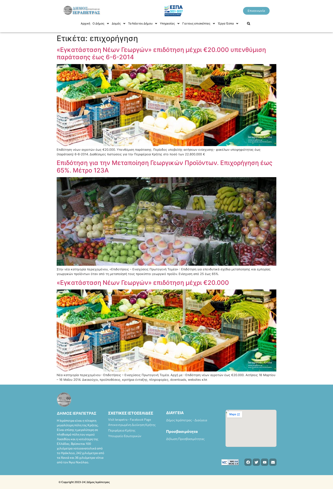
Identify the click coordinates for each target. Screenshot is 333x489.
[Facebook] (248, 462)
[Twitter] (256, 462)
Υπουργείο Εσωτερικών (124, 436)
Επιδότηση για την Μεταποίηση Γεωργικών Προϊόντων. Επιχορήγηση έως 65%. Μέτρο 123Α (164, 166)
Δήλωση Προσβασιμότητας (185, 439)
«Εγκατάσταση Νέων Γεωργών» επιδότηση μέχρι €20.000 (143, 282)
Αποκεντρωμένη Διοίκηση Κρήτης (132, 424)
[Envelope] (273, 462)
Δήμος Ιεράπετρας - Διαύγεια (186, 420)
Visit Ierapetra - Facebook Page (129, 419)
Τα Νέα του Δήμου (140, 23)
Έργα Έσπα (226, 23)
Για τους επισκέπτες (196, 23)
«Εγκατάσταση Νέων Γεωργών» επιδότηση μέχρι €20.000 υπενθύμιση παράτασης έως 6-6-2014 (161, 53)
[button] (248, 23)
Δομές (116, 23)
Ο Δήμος (98, 23)
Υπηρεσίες (167, 23)
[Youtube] (264, 462)
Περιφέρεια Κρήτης (121, 430)
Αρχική (85, 23)
